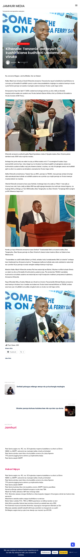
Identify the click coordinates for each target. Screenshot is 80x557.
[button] (76, 5)
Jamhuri (13, 62)
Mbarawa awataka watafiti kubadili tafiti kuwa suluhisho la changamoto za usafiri (31, 508)
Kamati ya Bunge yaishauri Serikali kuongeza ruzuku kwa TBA (25, 489)
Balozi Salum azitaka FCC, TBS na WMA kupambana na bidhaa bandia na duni (31, 501)
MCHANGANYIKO (23, 44)
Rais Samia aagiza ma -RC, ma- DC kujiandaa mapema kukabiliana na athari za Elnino (33, 449)
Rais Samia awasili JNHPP (14, 458)
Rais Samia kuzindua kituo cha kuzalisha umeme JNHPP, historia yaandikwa (30, 487)
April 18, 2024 (10, 44)
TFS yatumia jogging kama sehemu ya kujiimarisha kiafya (24, 456)
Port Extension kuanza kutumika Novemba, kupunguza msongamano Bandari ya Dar (33, 505)
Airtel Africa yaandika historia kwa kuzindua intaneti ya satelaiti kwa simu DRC (30, 503)
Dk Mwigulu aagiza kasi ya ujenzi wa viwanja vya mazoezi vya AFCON (28, 510)
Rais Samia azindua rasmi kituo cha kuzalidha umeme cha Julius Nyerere (29, 453)
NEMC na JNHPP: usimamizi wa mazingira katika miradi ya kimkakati (28, 451)
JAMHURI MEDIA (14, 6)
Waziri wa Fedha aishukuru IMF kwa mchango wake (22, 492)
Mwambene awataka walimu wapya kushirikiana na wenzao (24, 499)
